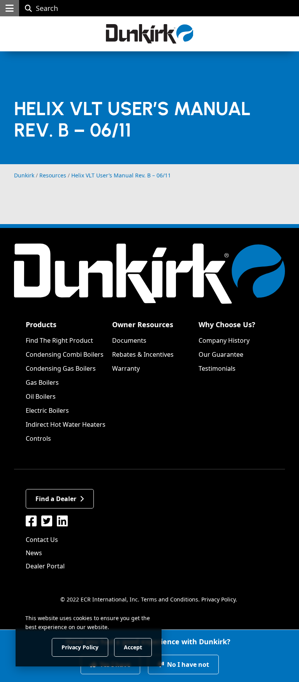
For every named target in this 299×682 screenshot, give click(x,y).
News (34, 553)
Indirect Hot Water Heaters (66, 424)
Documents (129, 340)
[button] (9, 8)
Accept (133, 646)
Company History (224, 340)
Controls (38, 438)
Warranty (126, 368)
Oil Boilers (41, 396)
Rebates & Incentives (143, 354)
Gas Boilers (42, 382)
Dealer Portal (45, 566)
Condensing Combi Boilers (65, 354)
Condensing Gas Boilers (61, 368)
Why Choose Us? (227, 324)
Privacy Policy (218, 599)
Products (41, 324)
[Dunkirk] (149, 33)
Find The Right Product (59, 340)
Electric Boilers (47, 410)
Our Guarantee (221, 354)
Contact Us (42, 539)
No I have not (187, 664)
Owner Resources (142, 324)
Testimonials (217, 368)
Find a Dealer (55, 498)
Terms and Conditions (169, 599)
